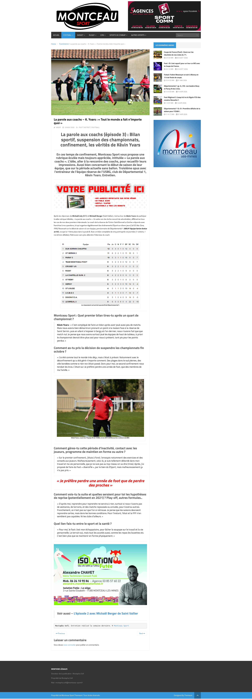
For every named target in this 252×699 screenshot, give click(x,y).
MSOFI (58, 127)
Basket (80, 35)
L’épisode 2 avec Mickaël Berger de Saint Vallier (106, 613)
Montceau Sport (121, 626)
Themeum (78, 695)
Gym (102, 35)
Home (53, 43)
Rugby (92, 35)
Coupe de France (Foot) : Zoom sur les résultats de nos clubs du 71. (178, 53)
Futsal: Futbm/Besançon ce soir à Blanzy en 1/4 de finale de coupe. (181, 76)
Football (67, 35)
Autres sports (138, 35)
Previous (61, 633)
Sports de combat (117, 35)
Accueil (56, 35)
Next (141, 633)
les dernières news (165, 45)
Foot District (64, 43)
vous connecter (70, 644)
